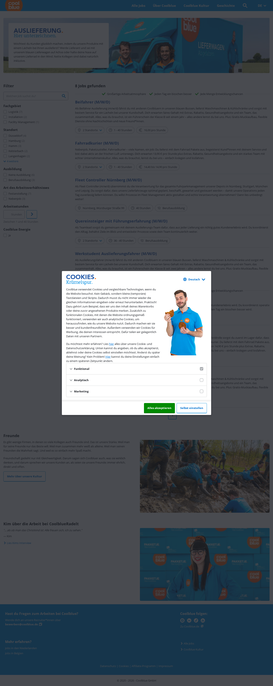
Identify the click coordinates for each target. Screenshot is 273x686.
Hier (108, 357)
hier (111, 344)
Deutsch (194, 279)
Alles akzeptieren (159, 408)
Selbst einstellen (191, 408)
